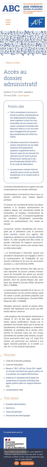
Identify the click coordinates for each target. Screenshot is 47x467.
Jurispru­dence (12, 389)
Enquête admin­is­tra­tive (16, 404)
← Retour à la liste (12, 62)
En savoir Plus (27, 463)
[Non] (44, 458)
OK (16, 463)
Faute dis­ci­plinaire (14, 411)
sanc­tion (14, 234)
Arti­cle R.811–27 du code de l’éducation (24, 162)
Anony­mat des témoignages (18, 415)
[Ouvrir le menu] (8, 22)
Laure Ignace (23, 95)
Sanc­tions (10, 408)
